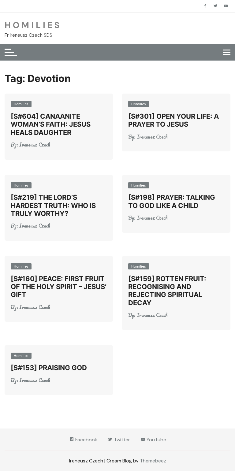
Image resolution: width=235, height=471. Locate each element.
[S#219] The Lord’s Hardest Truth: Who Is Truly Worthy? (53, 205)
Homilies (21, 104)
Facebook (85, 439)
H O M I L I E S (32, 25)
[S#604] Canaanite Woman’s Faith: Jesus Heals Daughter (51, 124)
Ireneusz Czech (34, 144)
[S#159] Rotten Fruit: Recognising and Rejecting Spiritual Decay (167, 291)
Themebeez (153, 461)
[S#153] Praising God (49, 368)
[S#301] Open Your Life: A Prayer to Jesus (173, 120)
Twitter (121, 439)
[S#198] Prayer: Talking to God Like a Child (171, 201)
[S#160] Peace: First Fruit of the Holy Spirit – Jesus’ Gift (58, 287)
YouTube (155, 439)
